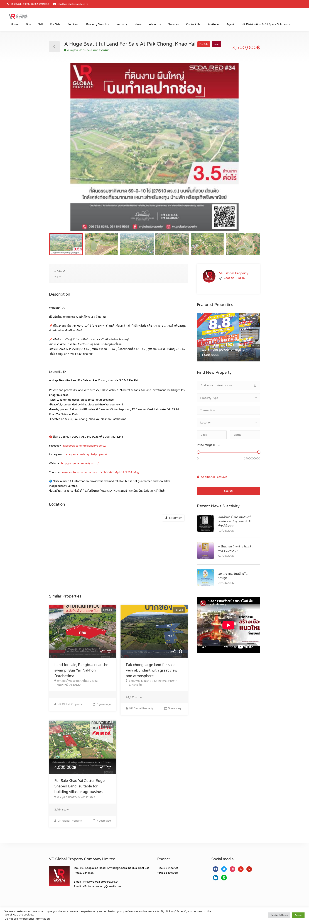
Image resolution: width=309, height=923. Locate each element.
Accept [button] (298, 915)
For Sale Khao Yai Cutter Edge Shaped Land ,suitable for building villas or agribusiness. (79, 786)
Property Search (96, 24)
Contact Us (193, 24)
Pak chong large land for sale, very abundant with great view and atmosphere (151, 670)
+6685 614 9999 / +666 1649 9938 (30, 4)
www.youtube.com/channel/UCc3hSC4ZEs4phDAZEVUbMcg (100, 472)
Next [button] (249, 151)
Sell (40, 24)
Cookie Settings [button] (279, 915)
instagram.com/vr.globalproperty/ (85, 454)
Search (228, 490)
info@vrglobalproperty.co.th (72, 4)
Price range (208, 445)
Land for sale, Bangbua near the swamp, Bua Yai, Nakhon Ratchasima (81, 670)
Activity (122, 24)
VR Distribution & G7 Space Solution (265, 24)
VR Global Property (69, 704)
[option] (154, 147)
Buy (28, 24)
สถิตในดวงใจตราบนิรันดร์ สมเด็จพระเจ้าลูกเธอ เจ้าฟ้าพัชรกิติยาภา (235, 521)
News (137, 24)
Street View (175, 517)
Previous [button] (59, 151)
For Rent (73, 24)
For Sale (55, 24)
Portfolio (213, 24)
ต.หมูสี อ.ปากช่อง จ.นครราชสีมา (88, 50)
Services (173, 24)
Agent (230, 24)
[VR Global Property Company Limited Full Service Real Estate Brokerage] (18, 16)
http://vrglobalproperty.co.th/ (80, 463)
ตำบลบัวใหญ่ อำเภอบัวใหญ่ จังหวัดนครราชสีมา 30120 (77, 682)
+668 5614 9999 (234, 278)
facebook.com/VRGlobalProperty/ (84, 445)
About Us (155, 24)
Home (14, 24)
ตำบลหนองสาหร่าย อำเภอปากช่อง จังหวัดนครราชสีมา (153, 682)
